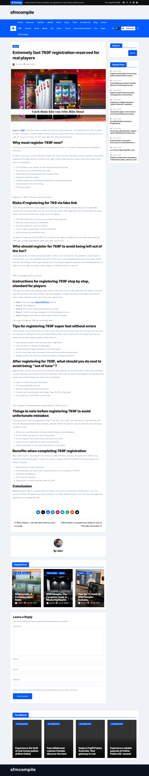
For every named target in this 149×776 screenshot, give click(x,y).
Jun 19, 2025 (32, 603)
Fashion (40, 22)
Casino (104, 22)
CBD (20, 28)
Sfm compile (52, 573)
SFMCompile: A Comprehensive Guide (24, 597)
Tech (75, 22)
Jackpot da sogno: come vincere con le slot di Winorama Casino (123, 113)
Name (16, 659)
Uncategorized (21, 724)
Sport (66, 22)
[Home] (13, 28)
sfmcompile (22, 12)
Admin (21, 603)
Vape (103, 28)
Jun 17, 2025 (63, 603)
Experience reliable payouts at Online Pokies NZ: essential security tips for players (122, 104)
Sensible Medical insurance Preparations (121, 122)
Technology (23, 34)
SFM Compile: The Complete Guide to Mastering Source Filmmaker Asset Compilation (56, 600)
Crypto (28, 28)
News (58, 22)
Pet (52, 28)
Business (30, 22)
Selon (59, 28)
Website (16, 679)
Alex (20, 64)
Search (116, 45)
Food (36, 28)
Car (96, 28)
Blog (95, 22)
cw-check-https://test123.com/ (122, 150)
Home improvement (82, 28)
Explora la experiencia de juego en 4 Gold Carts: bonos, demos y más (123, 158)
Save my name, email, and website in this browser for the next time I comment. (46, 690)
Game (44, 28)
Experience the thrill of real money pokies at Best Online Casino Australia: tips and (123, 75)
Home (20, 22)
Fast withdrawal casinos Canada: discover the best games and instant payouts (123, 85)
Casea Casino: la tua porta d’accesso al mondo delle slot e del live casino (122, 142)
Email (16, 669)
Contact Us (85, 22)
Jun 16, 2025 (95, 603)
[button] (138, 28)
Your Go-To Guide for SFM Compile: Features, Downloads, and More (89, 600)
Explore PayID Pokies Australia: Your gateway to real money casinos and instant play (122, 95)
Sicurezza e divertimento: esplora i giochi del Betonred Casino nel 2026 (123, 133)
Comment (17, 626)
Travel (67, 28)
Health (50, 22)
